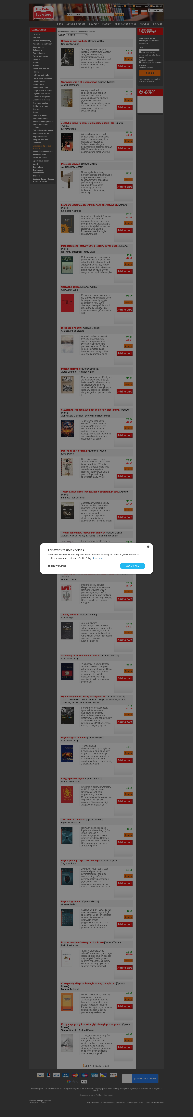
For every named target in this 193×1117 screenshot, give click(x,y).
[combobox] (148, 547)
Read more (98, 558)
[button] (57, 565)
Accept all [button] (132, 565)
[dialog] (96, 558)
